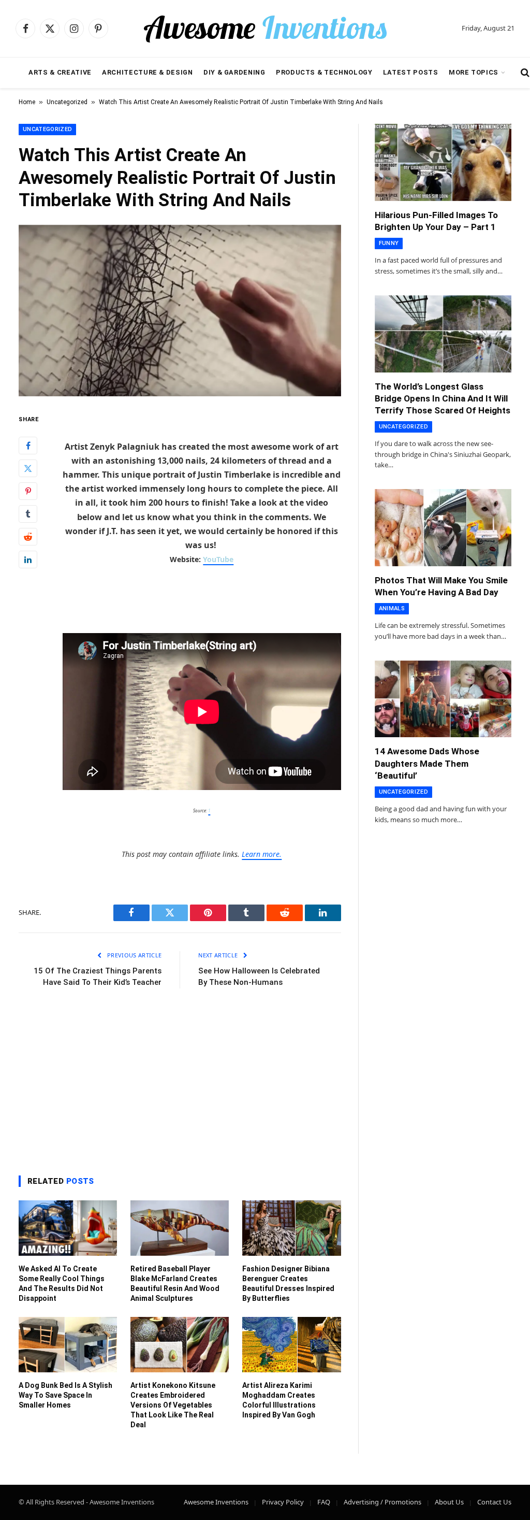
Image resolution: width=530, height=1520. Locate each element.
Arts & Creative (60, 72)
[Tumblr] (28, 514)
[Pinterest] (28, 491)
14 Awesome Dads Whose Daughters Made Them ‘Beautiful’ (427, 763)
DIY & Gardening (234, 72)
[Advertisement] (179, 1079)
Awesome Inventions (216, 1502)
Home (27, 102)
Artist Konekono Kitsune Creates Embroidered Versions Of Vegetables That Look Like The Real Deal (172, 1405)
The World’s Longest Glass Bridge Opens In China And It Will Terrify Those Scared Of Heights (442, 398)
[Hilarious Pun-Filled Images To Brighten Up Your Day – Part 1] (443, 162)
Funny (389, 243)
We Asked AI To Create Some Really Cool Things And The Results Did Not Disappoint (62, 1283)
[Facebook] (28, 445)
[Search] (524, 72)
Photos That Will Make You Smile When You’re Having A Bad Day (441, 586)
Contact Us (494, 1502)
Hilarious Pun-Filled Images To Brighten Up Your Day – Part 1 (436, 221)
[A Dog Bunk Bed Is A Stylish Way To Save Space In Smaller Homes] (68, 1344)
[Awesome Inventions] (265, 28)
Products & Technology (324, 72)
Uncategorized (67, 102)
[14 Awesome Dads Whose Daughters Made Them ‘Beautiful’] (443, 699)
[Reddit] (28, 537)
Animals (392, 608)
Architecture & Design (147, 72)
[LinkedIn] (28, 559)
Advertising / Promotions (382, 1502)
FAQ (323, 1502)
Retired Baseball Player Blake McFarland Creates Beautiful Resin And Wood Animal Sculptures (174, 1283)
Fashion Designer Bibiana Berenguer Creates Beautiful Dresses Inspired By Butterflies (288, 1283)
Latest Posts (410, 72)
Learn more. (262, 854)
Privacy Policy (283, 1502)
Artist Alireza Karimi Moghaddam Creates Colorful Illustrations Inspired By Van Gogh (279, 1400)
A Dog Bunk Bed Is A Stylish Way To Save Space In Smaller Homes (65, 1395)
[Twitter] (28, 468)
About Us (449, 1502)
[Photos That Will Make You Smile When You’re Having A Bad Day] (443, 527)
